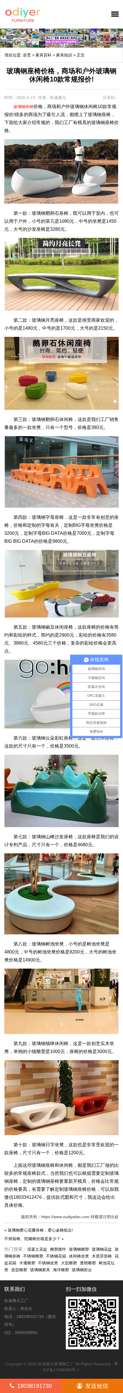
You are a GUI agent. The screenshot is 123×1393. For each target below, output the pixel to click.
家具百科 (43, 55)
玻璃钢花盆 (102, 1249)
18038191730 (34, 1386)
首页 (27, 55)
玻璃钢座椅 (23, 106)
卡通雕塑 (27, 1263)
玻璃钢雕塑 (79, 1249)
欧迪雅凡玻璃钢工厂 (56, 1364)
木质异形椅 (102, 1256)
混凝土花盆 (37, 1249)
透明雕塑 (88, 1263)
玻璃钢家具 (40, 1270)
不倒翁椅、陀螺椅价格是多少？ (32, 1238)
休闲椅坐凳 (79, 1256)
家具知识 (64, 55)
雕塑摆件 (58, 1249)
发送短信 (96, 1386)
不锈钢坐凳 (48, 1263)
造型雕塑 (19, 1270)
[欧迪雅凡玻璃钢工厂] (36, 14)
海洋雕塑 (61, 1270)
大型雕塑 (69, 1263)
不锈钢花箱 (56, 1256)
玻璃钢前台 (82, 1270)
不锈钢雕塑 (33, 1256)
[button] (115, 14)
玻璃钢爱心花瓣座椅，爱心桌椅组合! (40, 1230)
